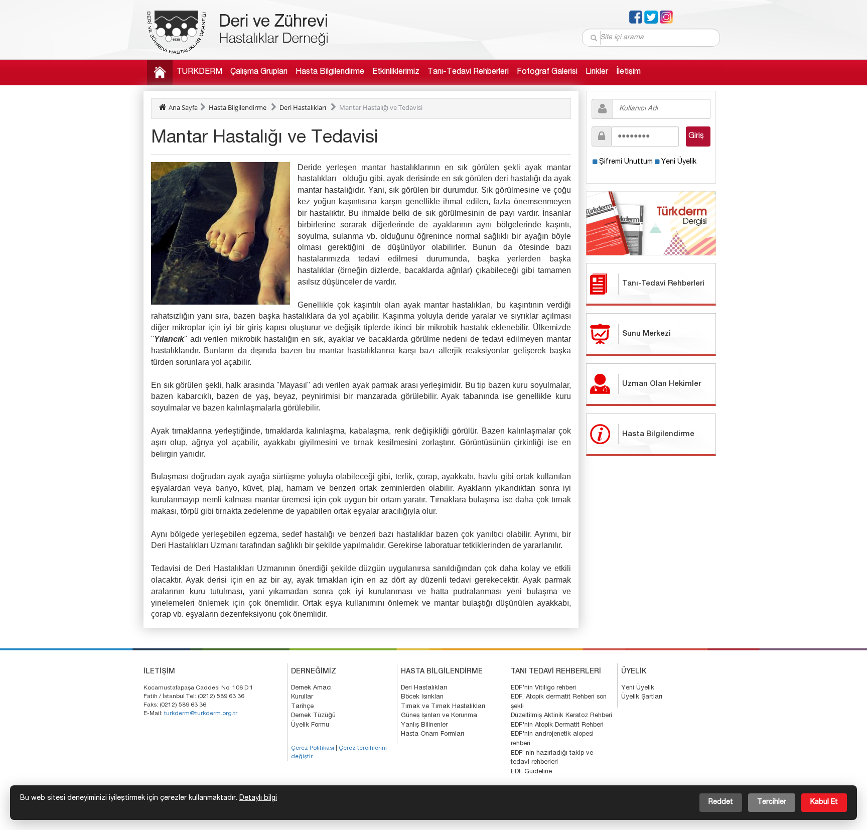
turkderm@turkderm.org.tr (200, 714)
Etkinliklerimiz (395, 72)
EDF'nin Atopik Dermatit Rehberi (557, 725)
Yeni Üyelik (678, 162)
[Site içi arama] (594, 38)
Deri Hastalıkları (302, 107)
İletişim (628, 72)
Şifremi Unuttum (626, 162)
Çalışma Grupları (258, 72)
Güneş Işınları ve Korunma (439, 716)
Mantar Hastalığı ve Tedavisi (380, 107)
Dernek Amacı (311, 688)
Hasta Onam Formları (432, 734)
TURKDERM (199, 72)
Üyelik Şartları (641, 697)
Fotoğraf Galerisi (547, 72)
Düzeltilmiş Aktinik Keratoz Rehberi (561, 716)
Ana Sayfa (183, 107)
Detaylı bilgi (258, 798)
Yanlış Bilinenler (424, 725)
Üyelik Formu (310, 725)
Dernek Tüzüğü (313, 716)
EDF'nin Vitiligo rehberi (543, 688)
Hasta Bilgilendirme (330, 72)
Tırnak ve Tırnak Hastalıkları (443, 707)
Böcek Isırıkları (422, 697)
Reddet (720, 802)
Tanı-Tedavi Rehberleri (468, 72)
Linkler (597, 72)
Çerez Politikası (312, 748)
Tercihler (771, 802)
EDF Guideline (531, 772)
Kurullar (302, 697)
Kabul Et (824, 802)
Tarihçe (302, 707)
